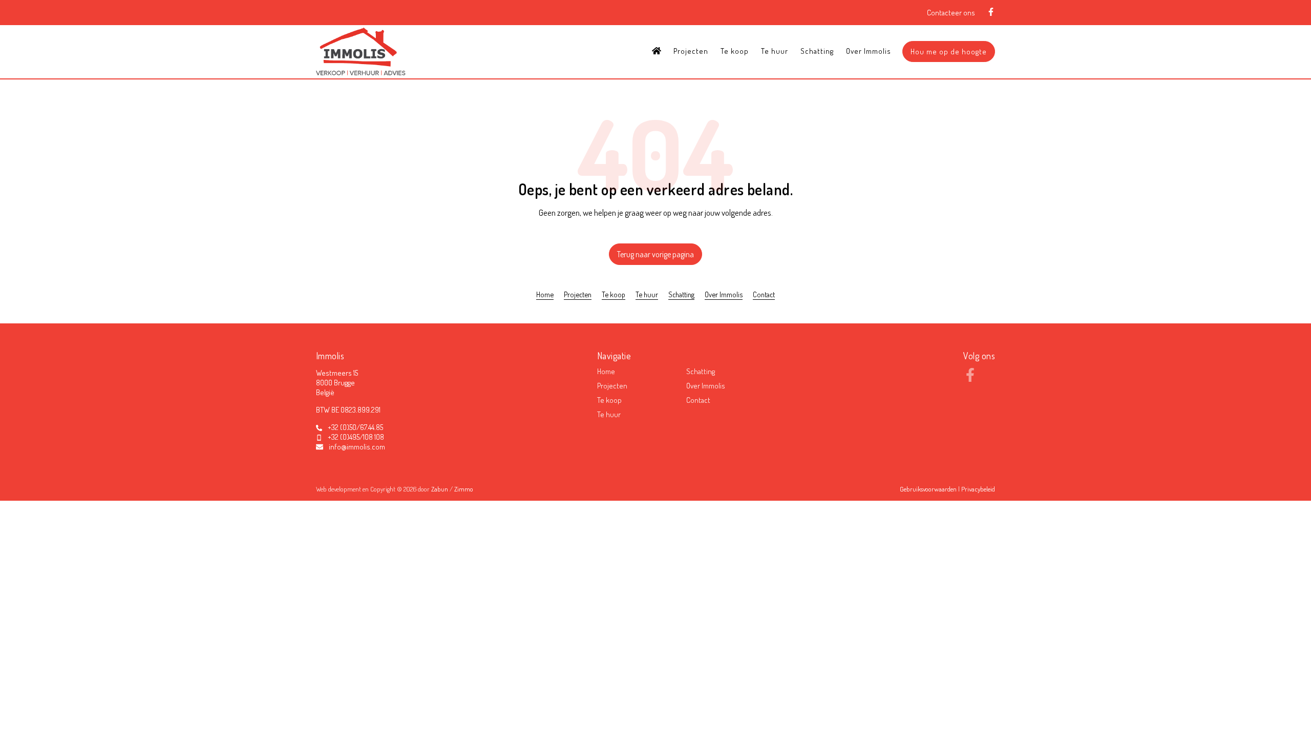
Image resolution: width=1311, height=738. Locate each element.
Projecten (690, 51)
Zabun (439, 489)
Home (545, 294)
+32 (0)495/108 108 (356, 437)
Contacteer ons (951, 12)
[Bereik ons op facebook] (970, 379)
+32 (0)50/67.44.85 (355, 427)
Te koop (735, 51)
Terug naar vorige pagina (655, 254)
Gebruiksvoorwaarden (929, 489)
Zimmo (463, 489)
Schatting (817, 51)
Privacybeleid (978, 489)
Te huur (774, 51)
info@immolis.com (357, 447)
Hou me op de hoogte (949, 51)
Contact (764, 294)
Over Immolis (868, 51)
